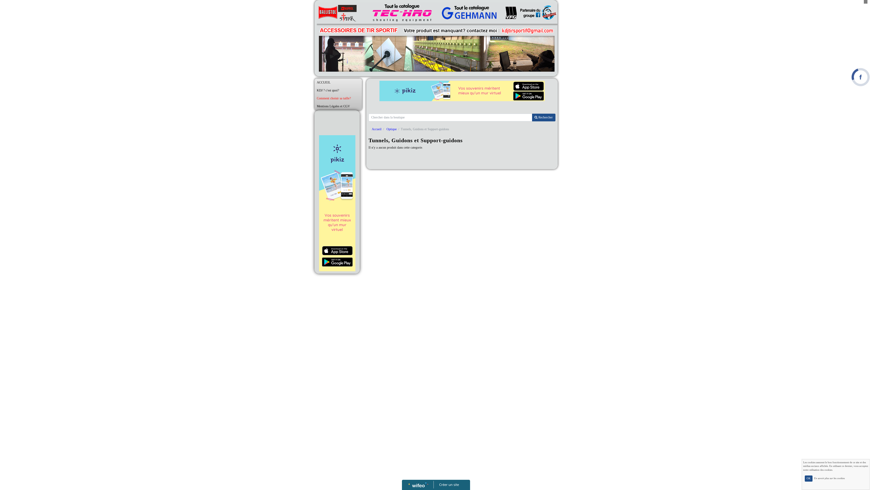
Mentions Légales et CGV (333, 106)
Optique (391, 129)
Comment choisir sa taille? (334, 98)
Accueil (377, 129)
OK (809, 478)
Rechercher (545, 117)
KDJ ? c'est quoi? (328, 90)
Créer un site (449, 484)
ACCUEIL (324, 82)
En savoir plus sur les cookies (829, 478)
